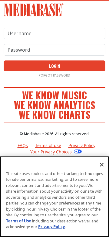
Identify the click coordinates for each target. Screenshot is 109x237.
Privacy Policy (81, 145)
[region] (54, 196)
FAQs (23, 145)
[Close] (101, 164)
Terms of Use (18, 221)
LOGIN (54, 66)
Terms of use (48, 145)
